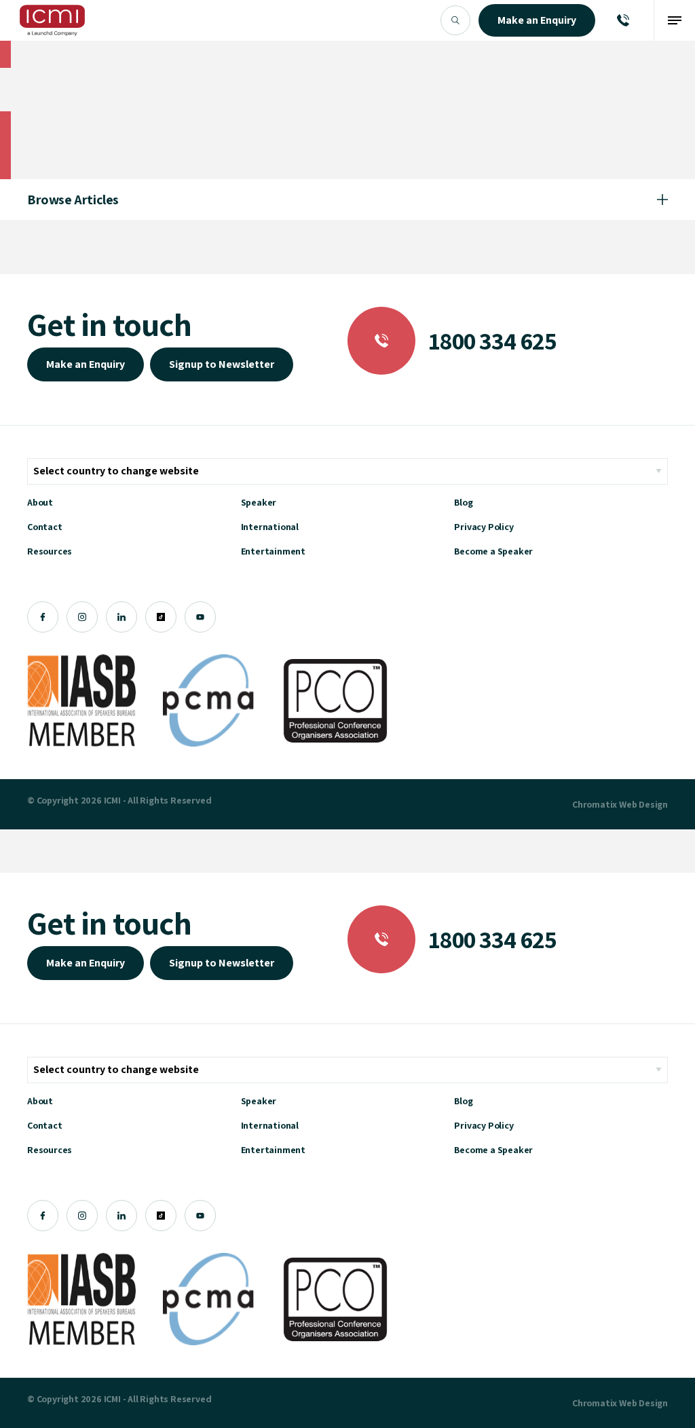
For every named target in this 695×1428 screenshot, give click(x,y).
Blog (463, 502)
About (40, 502)
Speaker (259, 502)
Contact (44, 527)
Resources (49, 551)
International (270, 527)
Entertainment (273, 551)
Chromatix (594, 804)
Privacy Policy (483, 527)
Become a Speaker (493, 551)
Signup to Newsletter (221, 364)
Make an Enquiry (85, 364)
